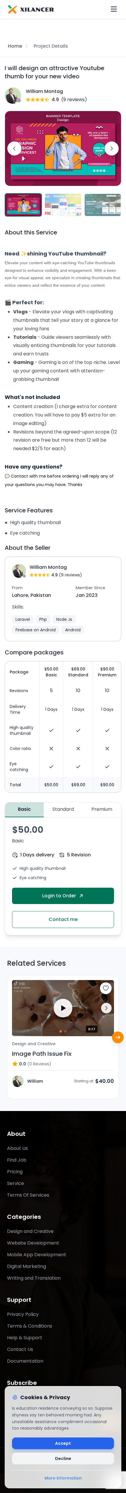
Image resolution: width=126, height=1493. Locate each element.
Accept (63, 1443)
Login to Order (59, 895)
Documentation (25, 1361)
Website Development (33, 1243)
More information (63, 1478)
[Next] (118, 1037)
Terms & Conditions (29, 1326)
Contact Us (20, 1349)
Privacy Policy (23, 1314)
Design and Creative (30, 1231)
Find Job (16, 1160)
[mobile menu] (114, 9)
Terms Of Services (28, 1195)
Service (15, 1183)
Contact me (63, 919)
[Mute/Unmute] (105, 1027)
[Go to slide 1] (60, 1031)
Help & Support (24, 1337)
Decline (63, 1458)
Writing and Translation (34, 1278)
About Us (17, 1148)
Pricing (15, 1171)
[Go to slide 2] (65, 1031)
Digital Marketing (26, 1266)
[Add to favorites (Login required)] (106, 988)
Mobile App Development (36, 1254)
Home (15, 46)
